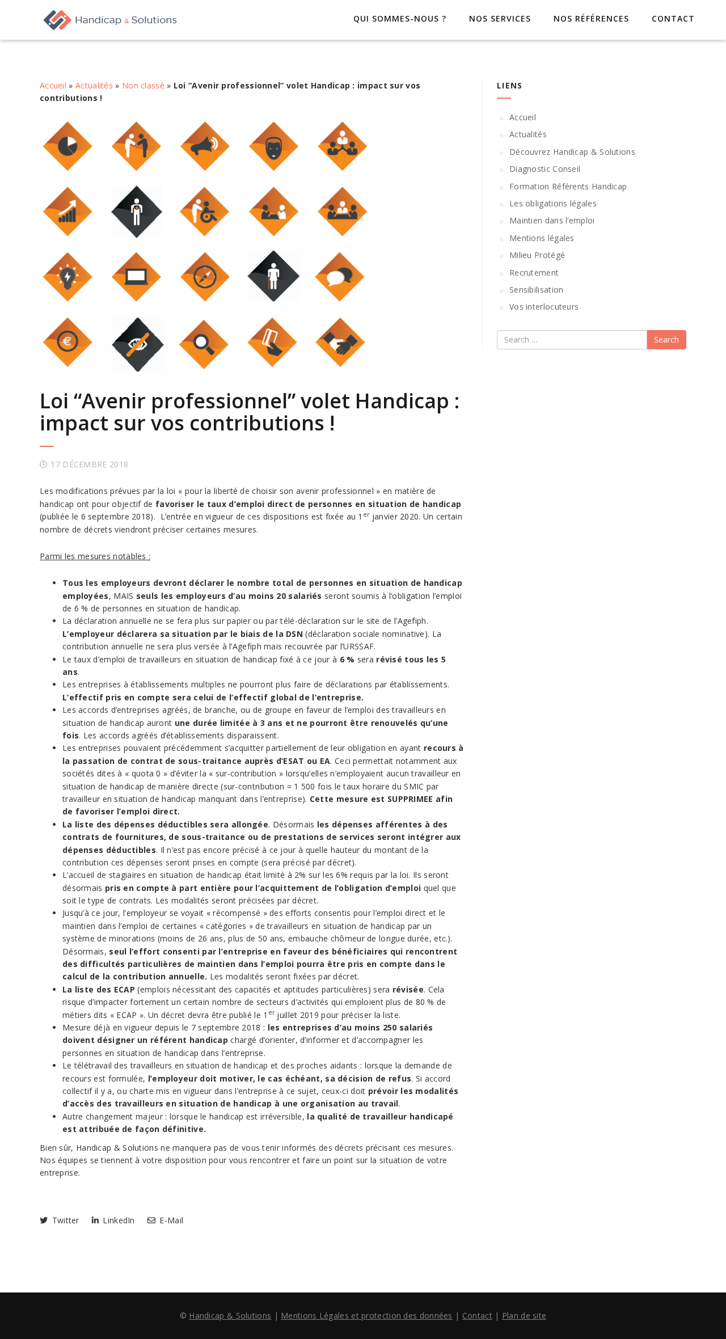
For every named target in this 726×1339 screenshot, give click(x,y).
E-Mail (170, 1220)
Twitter (64, 1220)
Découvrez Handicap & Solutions (572, 151)
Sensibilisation (536, 289)
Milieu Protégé (537, 255)
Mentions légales (542, 238)
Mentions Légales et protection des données (367, 1315)
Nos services (500, 18)
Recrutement (534, 272)
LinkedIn (117, 1220)
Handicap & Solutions (230, 1315)
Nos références (591, 18)
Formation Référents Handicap (568, 186)
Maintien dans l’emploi (552, 220)
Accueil (53, 85)
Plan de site (524, 1315)
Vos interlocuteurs (544, 306)
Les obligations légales (553, 203)
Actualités (94, 85)
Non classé (143, 85)
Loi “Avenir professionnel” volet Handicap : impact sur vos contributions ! (249, 412)
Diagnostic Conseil (544, 168)
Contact (673, 18)
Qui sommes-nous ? (399, 18)
